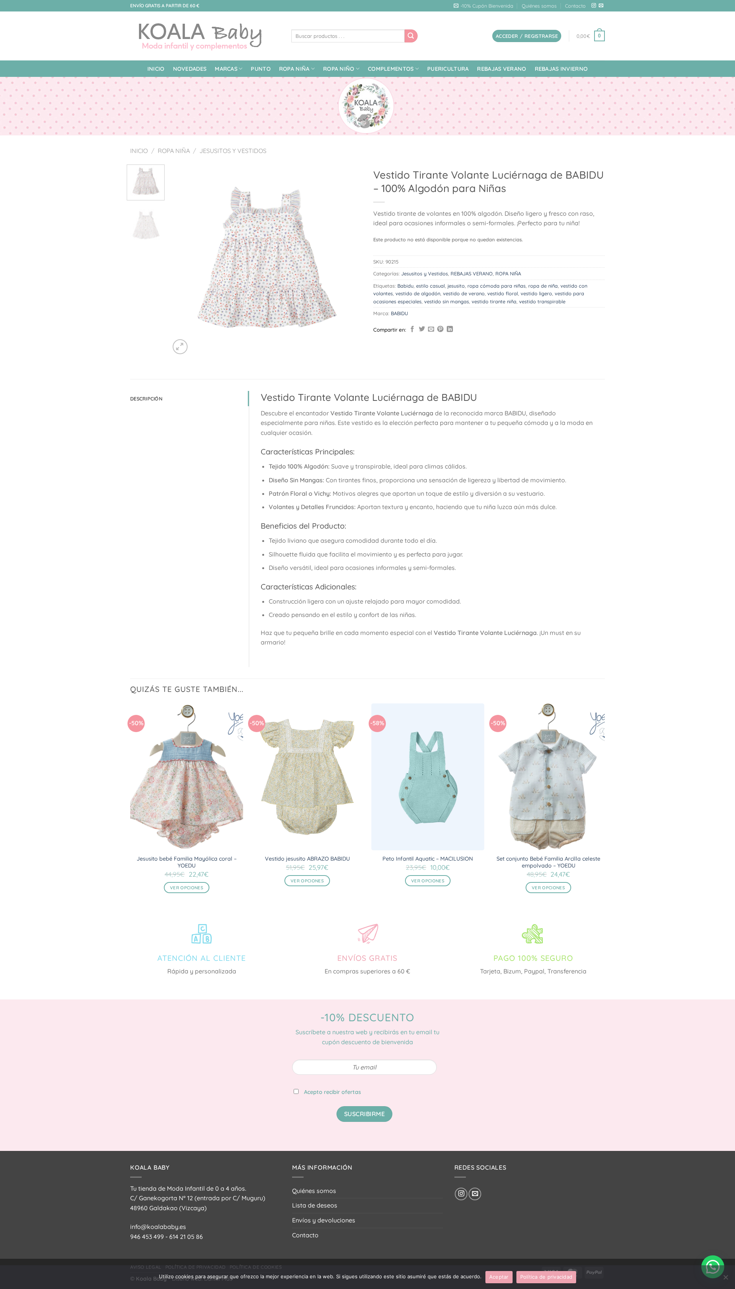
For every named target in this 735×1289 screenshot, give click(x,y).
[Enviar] (411, 35)
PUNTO (260, 68)
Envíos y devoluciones (323, 1220)
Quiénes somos (539, 6)
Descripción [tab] (146, 398)
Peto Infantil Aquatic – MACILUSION (427, 858)
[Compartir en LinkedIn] (450, 329)
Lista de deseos (314, 1205)
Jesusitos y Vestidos (232, 151)
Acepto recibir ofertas (332, 1092)
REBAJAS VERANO (501, 68)
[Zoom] (180, 346)
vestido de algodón (417, 293)
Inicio (156, 68)
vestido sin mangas (446, 301)
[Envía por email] (431, 329)
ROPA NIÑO (338, 68)
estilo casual (430, 286)
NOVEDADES (190, 68)
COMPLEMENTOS (390, 68)
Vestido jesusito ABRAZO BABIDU (307, 858)
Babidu (405, 286)
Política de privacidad (546, 1277)
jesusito (456, 286)
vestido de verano (464, 293)
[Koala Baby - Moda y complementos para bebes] (205, 36)
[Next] (348, 260)
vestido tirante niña (494, 301)
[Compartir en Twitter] (422, 329)
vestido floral (502, 293)
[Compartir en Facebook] (412, 329)
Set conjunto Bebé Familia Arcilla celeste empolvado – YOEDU (548, 862)
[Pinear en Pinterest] (440, 329)
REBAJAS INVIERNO (561, 68)
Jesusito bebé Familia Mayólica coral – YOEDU (187, 862)
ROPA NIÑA (294, 68)
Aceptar (499, 1277)
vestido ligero (536, 293)
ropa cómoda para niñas (496, 286)
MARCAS (226, 68)
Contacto (575, 6)
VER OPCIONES (186, 887)
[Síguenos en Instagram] (593, 5)
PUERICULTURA (448, 68)
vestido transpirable (542, 301)
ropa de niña (543, 286)
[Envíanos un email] (601, 5)
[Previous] (183, 260)
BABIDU (399, 313)
